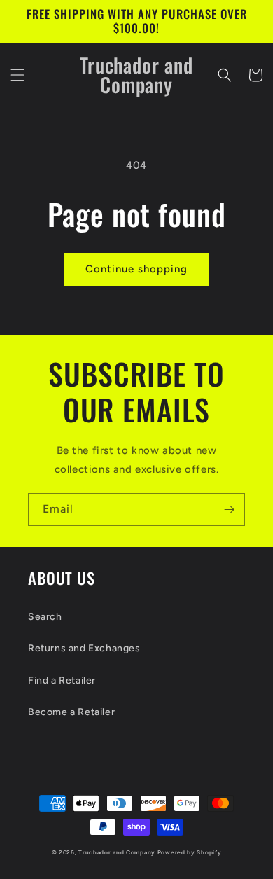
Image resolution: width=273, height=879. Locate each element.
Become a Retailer (71, 712)
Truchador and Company (116, 852)
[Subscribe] (229, 509)
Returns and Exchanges (84, 648)
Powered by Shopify (190, 852)
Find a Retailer (62, 680)
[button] (17, 75)
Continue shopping (136, 269)
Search (45, 617)
